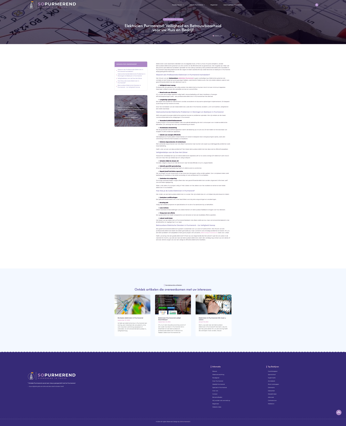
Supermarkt (272, 378)
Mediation (271, 404)
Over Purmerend (217, 381)
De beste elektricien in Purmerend (130, 318)
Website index (216, 407)
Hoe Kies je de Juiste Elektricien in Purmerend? (128, 82)
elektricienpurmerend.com (209, 232)
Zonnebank (271, 381)
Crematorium (272, 400)
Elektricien (218, 36)
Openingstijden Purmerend (232, 5)
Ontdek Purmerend (196, 5)
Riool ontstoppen (273, 384)
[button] (316, 4)
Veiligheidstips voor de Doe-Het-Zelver (130, 78)
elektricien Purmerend (185, 78)
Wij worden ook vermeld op (221, 400)
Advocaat (271, 397)
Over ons (215, 391)
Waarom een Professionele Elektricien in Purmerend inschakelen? (130, 70)
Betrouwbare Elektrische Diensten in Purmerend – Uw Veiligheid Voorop (129, 86)
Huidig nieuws (177, 5)
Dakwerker (271, 391)
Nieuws (214, 371)
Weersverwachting (218, 374)
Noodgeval (215, 378)
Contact (214, 394)
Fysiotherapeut (272, 371)
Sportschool (272, 374)
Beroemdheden (217, 397)
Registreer (214, 5)
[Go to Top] (339, 412)
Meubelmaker (272, 394)
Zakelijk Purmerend (218, 384)
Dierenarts (271, 387)
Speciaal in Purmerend (219, 387)
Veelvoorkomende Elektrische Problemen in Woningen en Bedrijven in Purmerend (131, 75)
